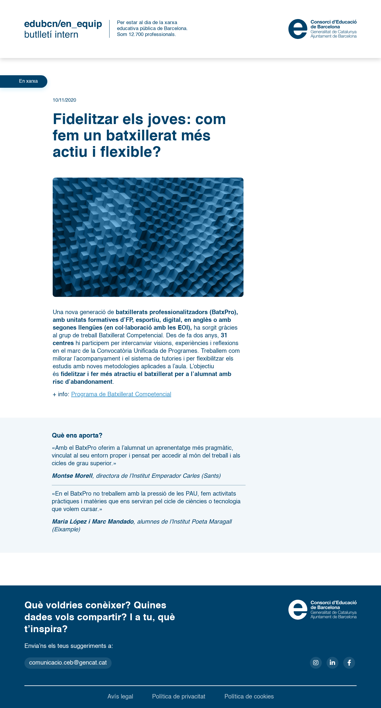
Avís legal (120, 697)
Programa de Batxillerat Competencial (121, 395)
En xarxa (28, 81)
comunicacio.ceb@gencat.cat (68, 663)
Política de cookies (249, 697)
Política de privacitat (178, 697)
